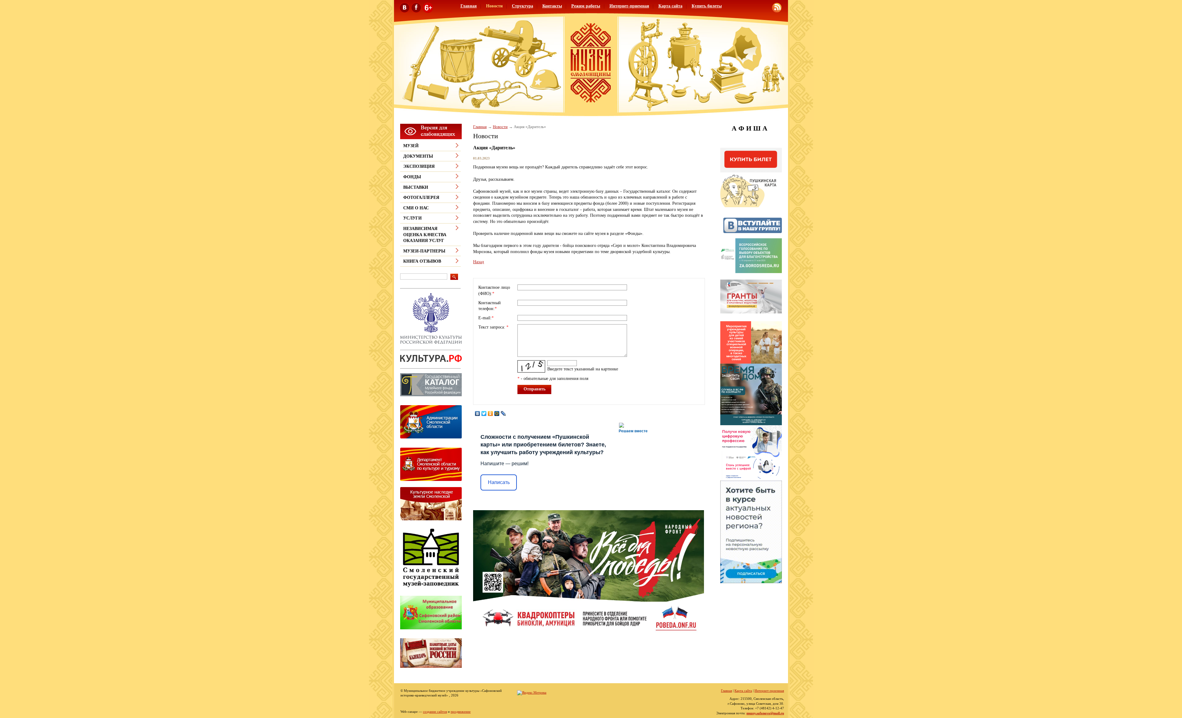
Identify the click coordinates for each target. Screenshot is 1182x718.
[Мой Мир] (497, 413)
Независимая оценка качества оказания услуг (424, 234)
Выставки (415, 187)
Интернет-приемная (629, 6)
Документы (418, 156)
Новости (494, 6)
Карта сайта (670, 6)
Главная (468, 6)
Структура (522, 6)
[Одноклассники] (490, 413)
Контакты (552, 6)
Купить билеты (707, 6)
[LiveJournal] (503, 413)
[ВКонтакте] (477, 413)
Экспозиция (419, 166)
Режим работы (585, 6)
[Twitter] (484, 413)
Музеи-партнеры (424, 251)
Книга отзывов (422, 261)
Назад (478, 262)
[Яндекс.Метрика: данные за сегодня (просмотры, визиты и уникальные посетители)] (531, 692)
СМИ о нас (416, 208)
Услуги (412, 218)
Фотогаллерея (421, 197)
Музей (411, 145)
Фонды (412, 177)
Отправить (534, 389)
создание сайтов (435, 711)
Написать (499, 482)
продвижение (461, 711)
